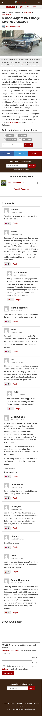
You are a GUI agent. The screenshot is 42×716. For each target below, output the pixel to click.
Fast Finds (28, 704)
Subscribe (6, 669)
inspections (21, 65)
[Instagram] (26, 696)
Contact (11, 704)
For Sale (27, 12)
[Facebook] (12, 696)
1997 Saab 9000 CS (16, 183)
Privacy (36, 704)
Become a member (10, 650)
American (27, 139)
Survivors (12, 139)
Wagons (22, 136)
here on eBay (13, 122)
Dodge (10, 136)
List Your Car (30, 7)
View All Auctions (21, 189)
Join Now (11, 7)
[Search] (39, 2)
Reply (15, 223)
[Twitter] (16, 696)
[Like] (6, 223)
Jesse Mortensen (13, 26)
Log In (20, 7)
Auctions (19, 704)
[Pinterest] (21, 696)
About (4, 704)
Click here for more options (21, 170)
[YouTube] (30, 696)
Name (34, 657)
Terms (21, 706)
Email (34, 662)
